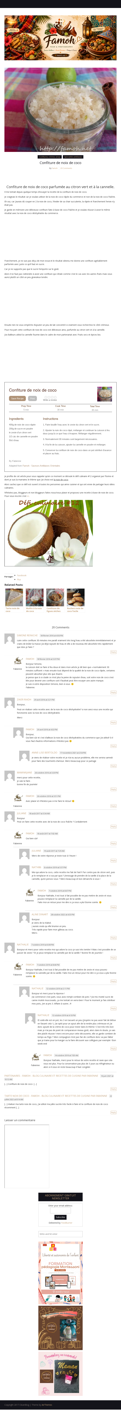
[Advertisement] (60, 237)
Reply (113, 652)
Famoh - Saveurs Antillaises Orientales (41, 465)
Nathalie (23, 944)
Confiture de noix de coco (60, 162)
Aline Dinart (40, 914)
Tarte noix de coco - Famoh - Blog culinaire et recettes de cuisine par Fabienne (55, 1096)
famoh (30, 729)
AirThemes (47, 1404)
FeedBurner (66, 1222)
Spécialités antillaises (73, 157)
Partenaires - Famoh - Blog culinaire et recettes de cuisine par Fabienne (51, 1075)
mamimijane (24, 772)
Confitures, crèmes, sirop (49, 157)
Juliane (21, 813)
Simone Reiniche (27, 635)
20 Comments (66, 168)
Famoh (55, 168)
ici (27, 496)
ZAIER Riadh (24, 699)
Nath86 (36, 867)
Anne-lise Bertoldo (44, 752)
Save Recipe (17, 398)
